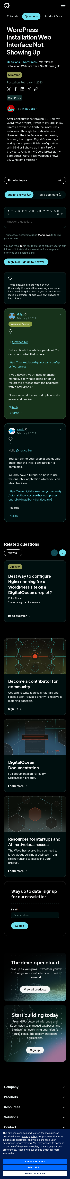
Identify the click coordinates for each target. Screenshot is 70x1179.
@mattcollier (20, 342)
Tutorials (12, 16)
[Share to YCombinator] (29, 89)
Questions (31, 16)
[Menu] (63, 5)
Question (14, 75)
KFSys (20, 314)
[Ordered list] (47, 211)
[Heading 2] (37, 211)
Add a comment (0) (50, 194)
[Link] (22, 211)
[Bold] (8, 211)
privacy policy (29, 1136)
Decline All (35, 1167)
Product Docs (53, 16)
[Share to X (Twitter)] (9, 89)
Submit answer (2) (19, 194)
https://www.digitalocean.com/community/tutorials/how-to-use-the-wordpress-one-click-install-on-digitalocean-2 (35, 495)
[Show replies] (21, 412)
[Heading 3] (40, 211)
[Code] (8, 214)
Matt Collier (29, 108)
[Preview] (58, 214)
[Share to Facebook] (16, 89)
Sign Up (13, 709)
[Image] (26, 211)
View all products (35, 989)
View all (13, 553)
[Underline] (15, 211)
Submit (19, 925)
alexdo (20, 429)
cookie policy (42, 1149)
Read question (17, 616)
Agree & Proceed (35, 1161)
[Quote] (51, 211)
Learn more (16, 786)
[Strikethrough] (19, 211)
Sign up (35, 1050)
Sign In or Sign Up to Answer (26, 262)
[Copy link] (36, 89)
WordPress (29, 62)
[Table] (58, 211)
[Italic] (12, 211)
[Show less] (60, 315)
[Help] (61, 214)
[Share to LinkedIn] (22, 89)
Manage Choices (35, 1173)
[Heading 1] (33, 211)
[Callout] (54, 211)
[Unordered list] (44, 211)
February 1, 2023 (26, 318)
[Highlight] (29, 211)
